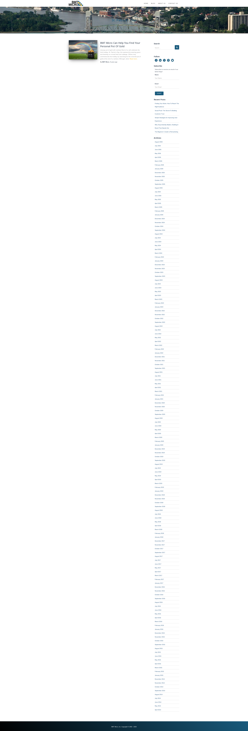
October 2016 (159, 594)
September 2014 (160, 690)
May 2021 (158, 383)
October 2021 (159, 364)
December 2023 (160, 264)
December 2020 (160, 403)
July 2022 (158, 330)
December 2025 (160, 172)
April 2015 (158, 664)
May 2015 (158, 660)
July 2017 (158, 560)
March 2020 (158, 437)
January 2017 (159, 583)
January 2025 (159, 215)
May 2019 (158, 476)
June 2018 (158, 518)
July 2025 (158, 192)
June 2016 (158, 610)
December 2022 (160, 310)
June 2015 (158, 656)
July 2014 (158, 698)
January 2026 (159, 168)
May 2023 (158, 291)
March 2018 (158, 529)
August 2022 (159, 326)
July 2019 (158, 468)
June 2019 (158, 472)
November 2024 (160, 222)
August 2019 (159, 464)
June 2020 (158, 426)
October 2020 (159, 410)
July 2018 (158, 514)
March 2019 (158, 483)
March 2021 (158, 391)
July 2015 (158, 652)
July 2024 (158, 238)
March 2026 (158, 161)
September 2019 (160, 460)
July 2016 (158, 606)
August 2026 (159, 142)
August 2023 (159, 280)
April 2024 (158, 249)
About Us (161, 3)
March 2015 (158, 667)
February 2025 (159, 211)
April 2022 (158, 341)
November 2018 (160, 498)
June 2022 (158, 334)
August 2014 (159, 694)
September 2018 (160, 506)
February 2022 (159, 349)
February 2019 (159, 487)
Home (146, 3)
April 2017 (158, 571)
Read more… (134, 59)
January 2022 (159, 353)
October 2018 (159, 502)
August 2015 (159, 648)
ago (113, 62)
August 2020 (159, 418)
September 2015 (160, 644)
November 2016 (160, 591)
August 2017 (159, 556)
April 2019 (158, 479)
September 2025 (160, 184)
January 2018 (159, 537)
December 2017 (160, 541)
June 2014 (158, 702)
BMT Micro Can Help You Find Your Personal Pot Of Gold (120, 44)
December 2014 (160, 679)
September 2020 (160, 414)
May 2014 (158, 706)
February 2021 (159, 395)
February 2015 (159, 671)
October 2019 (159, 456)
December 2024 (160, 218)
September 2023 (160, 276)
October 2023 (159, 272)
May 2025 (158, 199)
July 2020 (158, 422)
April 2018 (158, 525)
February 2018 (159, 533)
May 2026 (158, 153)
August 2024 (159, 234)
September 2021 (160, 368)
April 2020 (158, 433)
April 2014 (158, 710)
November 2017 (160, 545)
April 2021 (158, 387)
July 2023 (158, 284)
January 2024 (159, 261)
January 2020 (159, 445)
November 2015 (160, 637)
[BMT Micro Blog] (75, 3)
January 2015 (159, 675)
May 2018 (158, 522)
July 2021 (158, 376)
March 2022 (158, 345)
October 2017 (159, 548)
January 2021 (159, 399)
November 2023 (160, 268)
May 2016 (158, 614)
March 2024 (158, 253)
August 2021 (159, 372)
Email (157, 84)
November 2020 (160, 406)
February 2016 (159, 625)
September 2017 (160, 552)
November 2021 (160, 360)
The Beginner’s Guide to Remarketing (166, 132)
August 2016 (159, 602)
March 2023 (158, 299)
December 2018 (160, 495)
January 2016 (159, 629)
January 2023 (159, 307)
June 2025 (158, 195)
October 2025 (159, 180)
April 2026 (158, 157)
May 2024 (158, 245)
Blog (153, 3)
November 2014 (160, 683)
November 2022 (160, 314)
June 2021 (158, 380)
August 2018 (159, 510)
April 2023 (158, 295)
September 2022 (160, 322)
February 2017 (159, 579)
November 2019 (160, 452)
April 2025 (158, 203)
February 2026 (159, 165)
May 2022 (158, 337)
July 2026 (158, 146)
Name (157, 74)
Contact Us (173, 3)
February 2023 (159, 303)
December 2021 (160, 357)
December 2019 (160, 449)
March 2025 (158, 207)
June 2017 (158, 564)
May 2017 (158, 568)
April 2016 (158, 617)
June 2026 (158, 149)
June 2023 (158, 288)
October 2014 (159, 687)
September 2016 (160, 598)
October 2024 (159, 226)
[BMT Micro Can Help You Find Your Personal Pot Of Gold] (83, 49)
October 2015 (159, 640)
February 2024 (159, 257)
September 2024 (160, 230)
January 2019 (159, 491)
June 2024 (158, 241)
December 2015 (160, 633)
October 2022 (159, 318)
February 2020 (159, 441)
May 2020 (158, 429)
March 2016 (158, 621)
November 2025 (160, 176)
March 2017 (158, 575)
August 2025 (159, 188)
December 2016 (160, 587)
